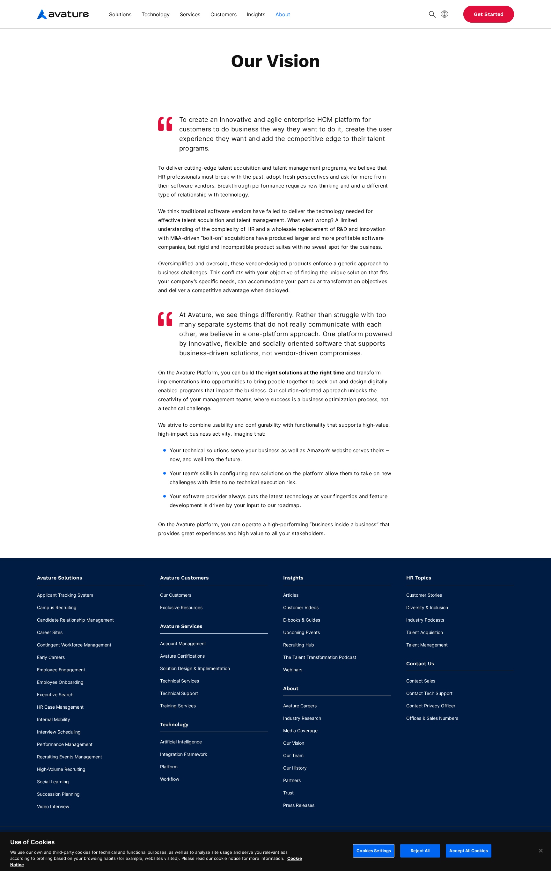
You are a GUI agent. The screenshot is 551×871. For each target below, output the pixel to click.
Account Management (183, 643)
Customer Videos (301, 607)
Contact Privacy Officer (430, 705)
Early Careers (51, 657)
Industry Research (302, 718)
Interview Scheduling (59, 731)
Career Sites (49, 632)
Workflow (169, 779)
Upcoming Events (301, 632)
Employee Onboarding (60, 682)
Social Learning (53, 781)
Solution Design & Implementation (195, 668)
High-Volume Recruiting (61, 769)
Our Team (293, 755)
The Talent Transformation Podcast (319, 657)
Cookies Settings (373, 850)
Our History (295, 768)
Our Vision (293, 743)
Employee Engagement (61, 669)
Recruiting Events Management (69, 756)
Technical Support (179, 693)
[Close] (541, 851)
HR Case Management (60, 707)
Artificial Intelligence (181, 741)
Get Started (488, 14)
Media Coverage (300, 730)
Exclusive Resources (181, 607)
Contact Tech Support (429, 693)
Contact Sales (420, 680)
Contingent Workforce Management (74, 644)
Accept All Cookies (468, 850)
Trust (288, 792)
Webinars (292, 669)
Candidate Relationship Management (75, 620)
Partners (292, 780)
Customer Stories (424, 595)
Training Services (178, 705)
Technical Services (179, 680)
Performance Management (64, 744)
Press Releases (298, 805)
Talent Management (427, 644)
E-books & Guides (301, 620)
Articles (290, 595)
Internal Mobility (53, 719)
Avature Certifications (182, 656)
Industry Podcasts (425, 620)
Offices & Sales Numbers (432, 718)
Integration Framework (183, 754)
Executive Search (55, 694)
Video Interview (53, 806)
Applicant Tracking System (65, 595)
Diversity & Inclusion (427, 607)
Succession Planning (58, 794)
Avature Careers (300, 705)
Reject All (420, 850)
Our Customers (175, 595)
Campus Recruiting (57, 607)
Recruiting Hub (298, 644)
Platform (169, 766)
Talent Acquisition (424, 632)
